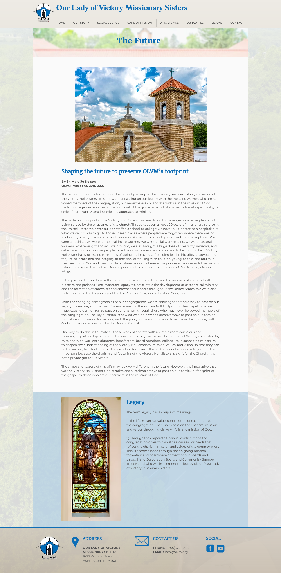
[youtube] (220, 548)
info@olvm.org (176, 552)
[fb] (210, 548)
